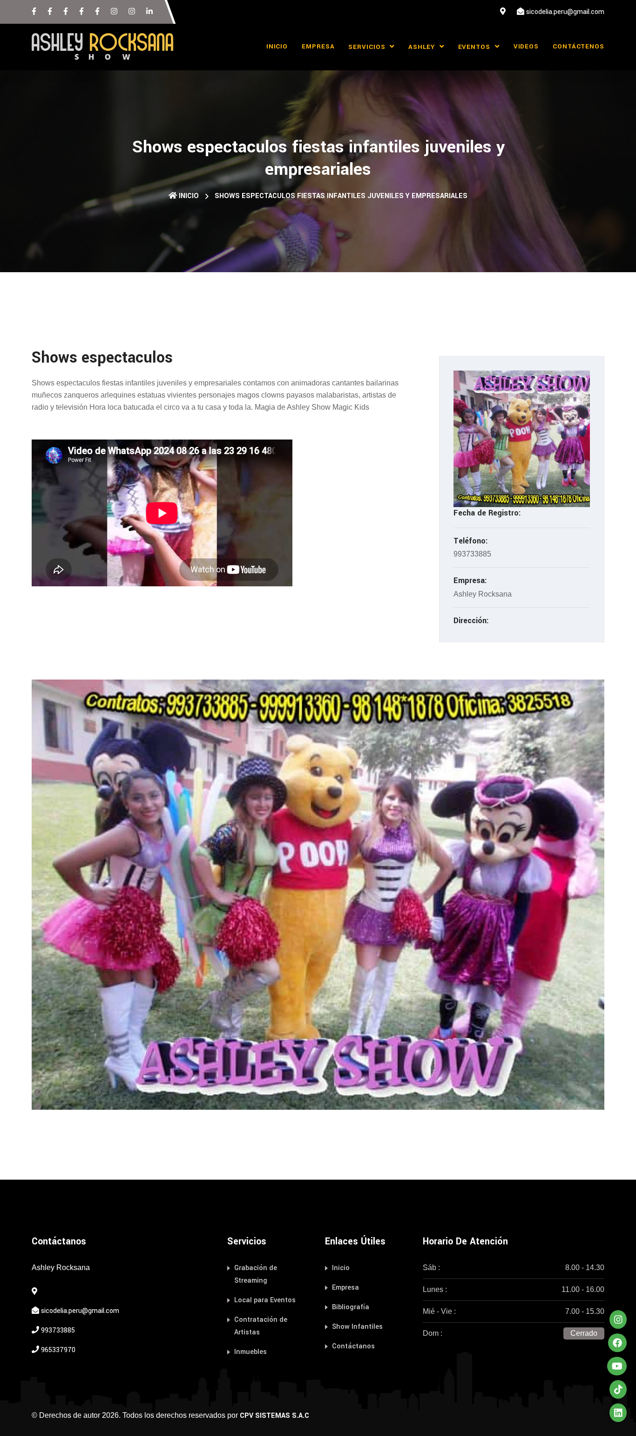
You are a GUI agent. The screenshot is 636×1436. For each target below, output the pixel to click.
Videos (526, 46)
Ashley (422, 46)
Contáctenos (578, 46)
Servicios (367, 46)
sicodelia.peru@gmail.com (565, 12)
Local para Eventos (265, 1300)
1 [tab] (50, 1091)
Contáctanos (353, 1346)
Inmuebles (250, 1352)
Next (611, 895)
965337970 (58, 1350)
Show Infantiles (357, 1327)
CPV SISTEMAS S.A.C (274, 1416)
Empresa (318, 46)
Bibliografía (350, 1307)
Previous (24, 895)
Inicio (277, 46)
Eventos (475, 46)
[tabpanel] (318, 895)
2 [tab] (50, 1105)
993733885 (58, 1330)
